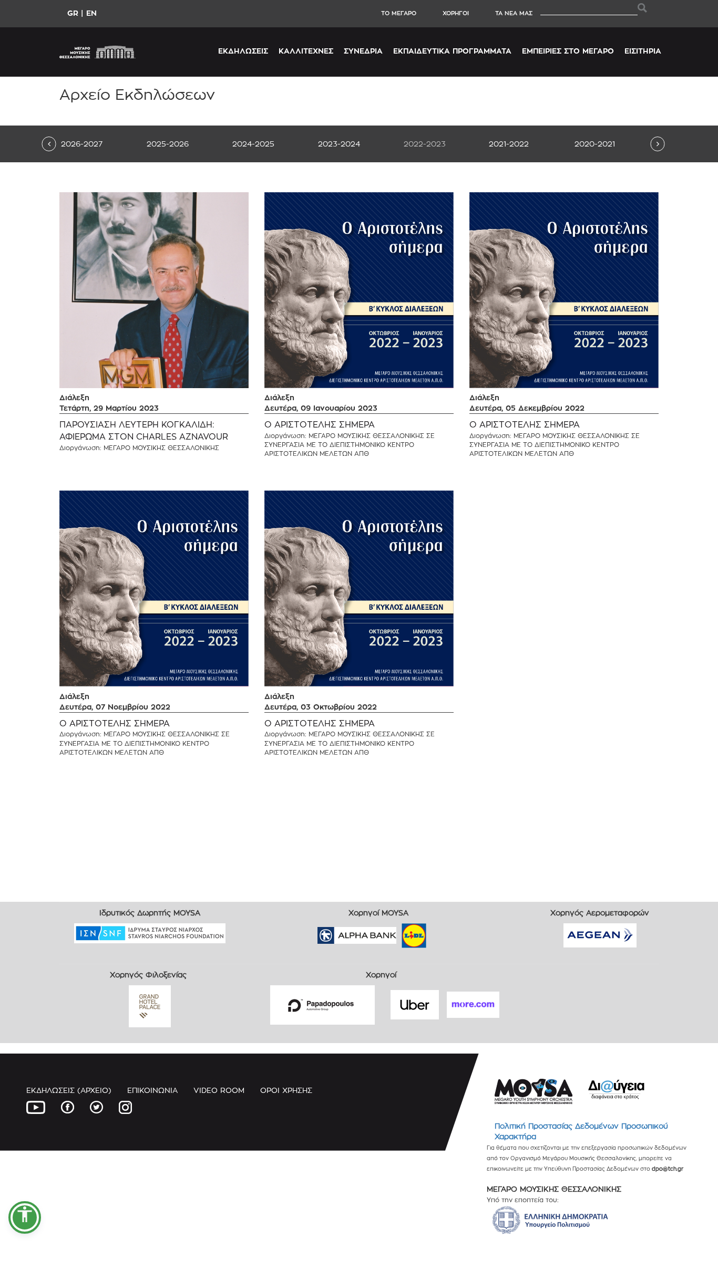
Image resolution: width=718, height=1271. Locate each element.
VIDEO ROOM (218, 1090)
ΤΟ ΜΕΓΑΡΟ (398, 13)
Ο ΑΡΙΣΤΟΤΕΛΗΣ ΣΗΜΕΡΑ (319, 424)
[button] (25, 1217)
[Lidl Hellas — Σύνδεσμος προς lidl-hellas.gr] (399, 932)
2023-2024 (339, 144)
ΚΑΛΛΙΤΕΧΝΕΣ (306, 51)
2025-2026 (168, 144)
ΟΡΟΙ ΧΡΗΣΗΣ (286, 1090)
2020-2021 (595, 144)
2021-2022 (509, 144)
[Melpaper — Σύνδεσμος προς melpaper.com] (444, 932)
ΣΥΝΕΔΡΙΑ (363, 51)
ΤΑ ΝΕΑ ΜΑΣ (513, 13)
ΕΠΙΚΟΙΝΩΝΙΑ (152, 1090)
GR (72, 13)
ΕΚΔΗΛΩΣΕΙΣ (243, 51)
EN (91, 13)
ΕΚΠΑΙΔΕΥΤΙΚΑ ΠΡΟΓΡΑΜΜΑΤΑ (452, 51)
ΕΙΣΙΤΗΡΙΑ (642, 51)
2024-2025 (253, 144)
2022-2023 (425, 144)
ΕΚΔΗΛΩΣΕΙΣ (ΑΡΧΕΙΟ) (68, 1090)
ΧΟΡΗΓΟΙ (456, 13)
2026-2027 (81, 144)
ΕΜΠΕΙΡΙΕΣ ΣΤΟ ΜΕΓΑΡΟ (568, 51)
